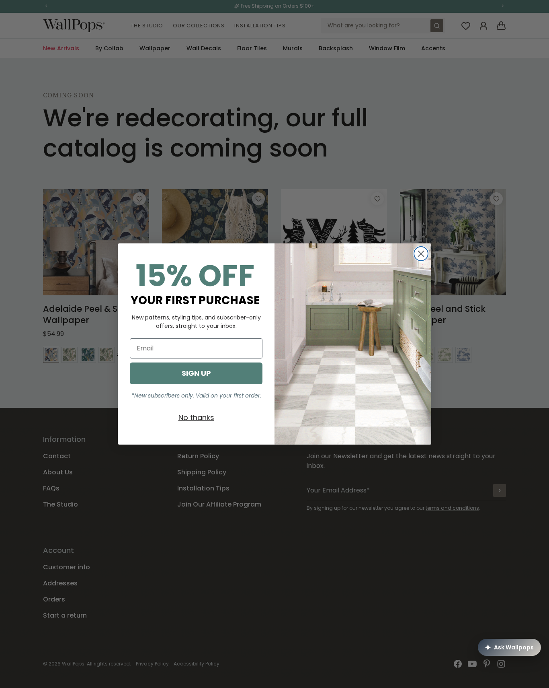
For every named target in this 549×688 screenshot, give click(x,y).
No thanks (196, 417)
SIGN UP (196, 373)
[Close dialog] (421, 254)
